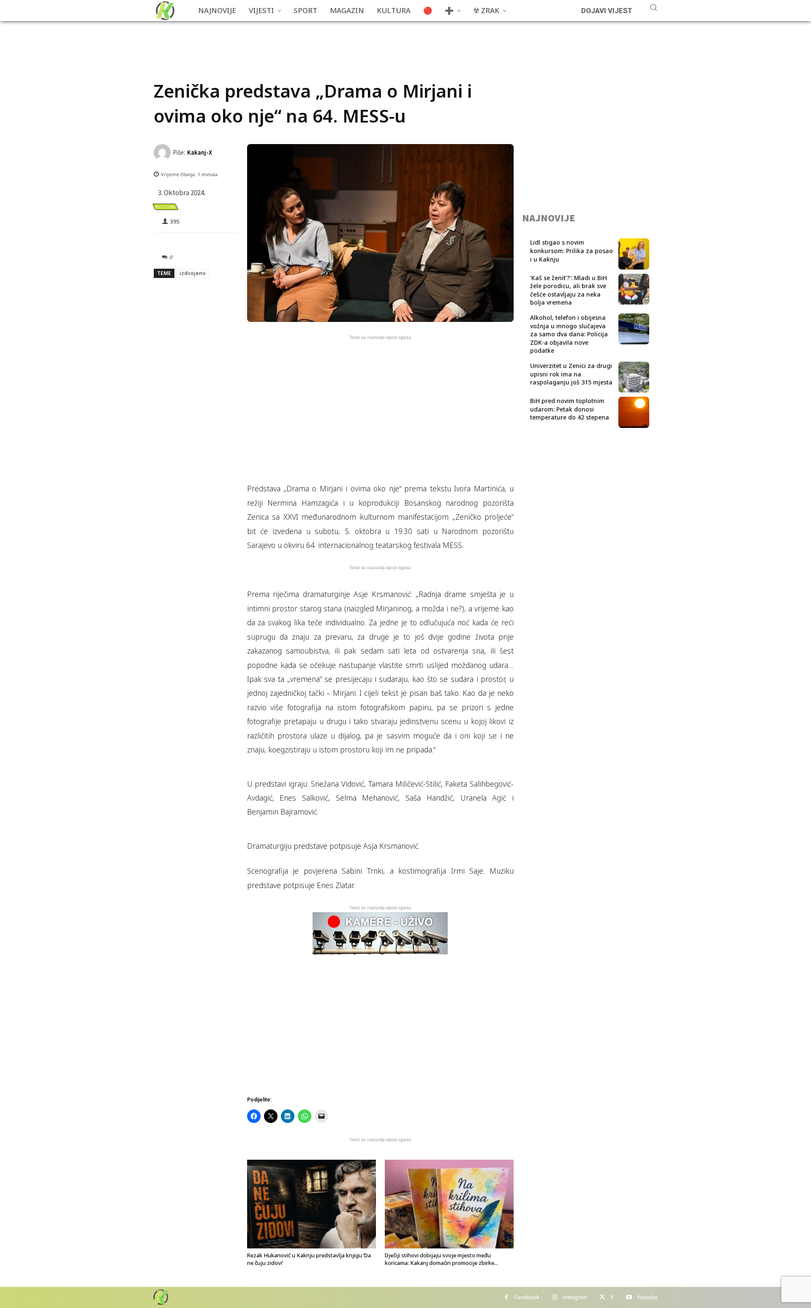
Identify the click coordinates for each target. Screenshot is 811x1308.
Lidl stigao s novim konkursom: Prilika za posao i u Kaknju (571, 250)
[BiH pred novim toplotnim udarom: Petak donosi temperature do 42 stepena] (633, 412)
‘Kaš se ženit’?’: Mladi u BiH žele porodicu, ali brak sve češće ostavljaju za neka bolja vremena (568, 290)
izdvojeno (193, 273)
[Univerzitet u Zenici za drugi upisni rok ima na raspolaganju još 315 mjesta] (633, 377)
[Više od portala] (164, 10)
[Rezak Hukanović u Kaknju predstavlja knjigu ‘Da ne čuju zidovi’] (311, 1204)
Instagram (575, 1297)
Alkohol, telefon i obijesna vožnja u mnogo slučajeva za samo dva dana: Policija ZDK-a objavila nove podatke (569, 333)
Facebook (526, 1297)
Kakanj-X (199, 152)
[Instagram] (554, 1297)
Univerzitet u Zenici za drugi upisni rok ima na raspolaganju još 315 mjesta (571, 374)
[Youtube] (628, 1297)
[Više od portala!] (160, 1297)
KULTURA (165, 207)
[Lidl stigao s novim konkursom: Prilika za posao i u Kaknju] (633, 253)
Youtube (647, 1297)
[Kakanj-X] (163, 152)
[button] (653, 7)
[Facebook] (506, 1297)
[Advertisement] (307, 40)
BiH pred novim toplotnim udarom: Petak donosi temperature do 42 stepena (569, 409)
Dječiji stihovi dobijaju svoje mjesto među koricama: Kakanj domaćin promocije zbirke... (441, 1259)
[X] (602, 1297)
